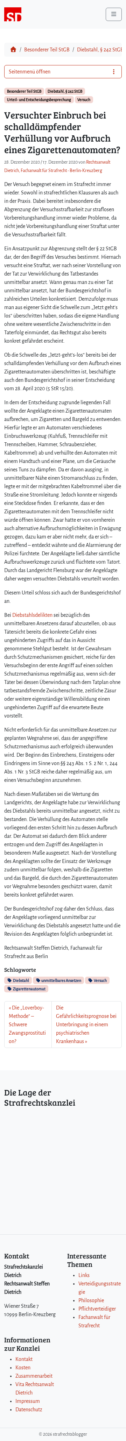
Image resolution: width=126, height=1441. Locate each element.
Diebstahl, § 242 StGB (100, 49)
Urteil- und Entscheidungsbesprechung (39, 100)
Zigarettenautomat (29, 989)
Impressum (27, 1401)
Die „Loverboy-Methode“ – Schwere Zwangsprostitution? (27, 1024)
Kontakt (24, 1359)
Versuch (83, 100)
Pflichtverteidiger (97, 1309)
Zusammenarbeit (33, 1376)
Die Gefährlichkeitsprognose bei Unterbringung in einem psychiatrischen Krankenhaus (86, 1024)
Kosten (22, 1367)
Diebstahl (20, 980)
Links (84, 1275)
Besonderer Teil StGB (47, 49)
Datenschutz (28, 1409)
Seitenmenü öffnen (29, 71)
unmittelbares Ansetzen (61, 980)
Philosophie (91, 1300)
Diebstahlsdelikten (32, 615)
